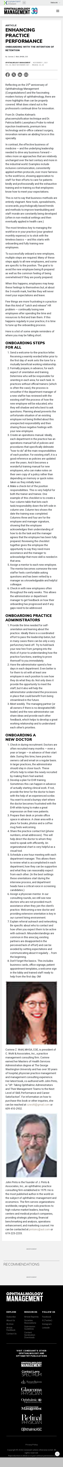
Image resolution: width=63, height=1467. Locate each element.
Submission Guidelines (29, 1327)
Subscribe (11, 1317)
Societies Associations (30, 1321)
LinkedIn (46, 1328)
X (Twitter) (47, 1320)
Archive (9, 1324)
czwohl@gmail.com (38, 1104)
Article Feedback (10, 1329)
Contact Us (11, 1333)
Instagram (47, 1324)
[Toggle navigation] (58, 11)
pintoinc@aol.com (39, 1229)
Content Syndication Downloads (29, 1335)
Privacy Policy (31, 1444)
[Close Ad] (57, 1454)
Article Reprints (31, 1317)
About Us (10, 1320)
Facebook (46, 1317)
